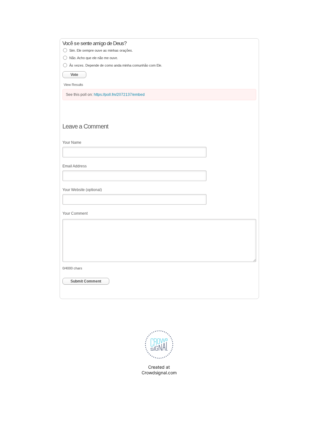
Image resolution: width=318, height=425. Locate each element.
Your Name (71, 142)
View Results (73, 84)
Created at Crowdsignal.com (159, 369)
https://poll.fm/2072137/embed (119, 94)
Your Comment (75, 213)
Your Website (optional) (82, 190)
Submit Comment (85, 281)
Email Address (74, 166)
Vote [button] (74, 74)
